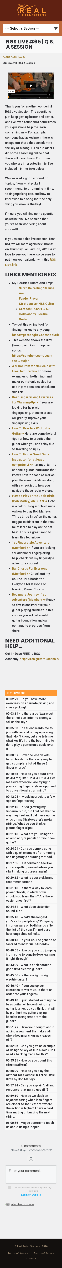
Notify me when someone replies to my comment (33, 1189)
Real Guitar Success (31, 10)
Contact (31, 1258)
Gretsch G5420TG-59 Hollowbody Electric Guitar (34, 314)
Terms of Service (18, 1253)
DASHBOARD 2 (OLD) (14, 57)
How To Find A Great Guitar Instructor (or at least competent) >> (31, 459)
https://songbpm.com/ (28, 355)
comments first (41, 1150)
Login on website (31, 1194)
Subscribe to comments (22, 1204)
